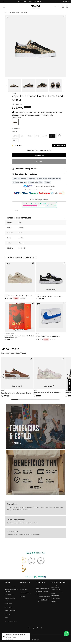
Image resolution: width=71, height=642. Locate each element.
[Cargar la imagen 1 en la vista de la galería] (14, 85)
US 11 (15, 140)
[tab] (14, 399)
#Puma (58, 179)
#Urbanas (32, 179)
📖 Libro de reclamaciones (10, 621)
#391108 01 (39, 182)
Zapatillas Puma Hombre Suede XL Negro (49, 296)
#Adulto (31, 182)
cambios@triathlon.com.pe (42, 591)
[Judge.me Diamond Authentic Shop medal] (30, 560)
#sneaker (51, 179)
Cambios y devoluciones (10, 610)
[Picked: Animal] (15, 122)
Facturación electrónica (25, 593)
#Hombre (15, 182)
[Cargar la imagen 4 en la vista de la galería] (55, 85)
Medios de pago (8, 607)
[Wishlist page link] (55, 7)
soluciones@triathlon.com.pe (42, 588)
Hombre (24, 12)
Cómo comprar (8, 614)
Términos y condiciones (10, 586)
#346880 (47, 182)
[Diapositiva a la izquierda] (6, 85)
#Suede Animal (42, 179)
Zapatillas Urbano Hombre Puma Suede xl (18, 296)
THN (38, 639)
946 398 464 (47, 596)
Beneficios (22, 596)
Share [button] (16, 210)
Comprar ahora (39, 155)
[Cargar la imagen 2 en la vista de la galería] (28, 85)
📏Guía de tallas (17, 145)
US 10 (52, 136)
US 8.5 (30, 136)
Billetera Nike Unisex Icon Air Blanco (48, 336)
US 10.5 (60, 136)
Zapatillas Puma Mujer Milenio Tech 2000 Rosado (46, 393)
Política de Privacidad (9, 594)
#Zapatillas (16, 179)
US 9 (38, 136)
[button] (4, 7)
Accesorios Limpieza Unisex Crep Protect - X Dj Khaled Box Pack (19, 337)
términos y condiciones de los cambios (20, 509)
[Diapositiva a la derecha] (64, 85)
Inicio (6, 12)
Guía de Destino (8, 603)
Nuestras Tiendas (24, 589)
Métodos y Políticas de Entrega (10, 599)
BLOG (65, 1)
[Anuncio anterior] (3, 1)
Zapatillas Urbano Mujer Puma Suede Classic (16, 393)
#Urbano (24, 179)
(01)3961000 (44, 599)
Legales (6, 617)
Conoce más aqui (41, 206)
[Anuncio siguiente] (55, 1)
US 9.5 (45, 136)
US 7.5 (15, 136)
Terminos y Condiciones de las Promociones (11, 590)
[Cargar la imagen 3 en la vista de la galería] (42, 85)
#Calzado (23, 182)
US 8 (23, 136)
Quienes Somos (23, 586)
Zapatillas (12, 12)
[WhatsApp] (66, 633)
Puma (19, 12)
